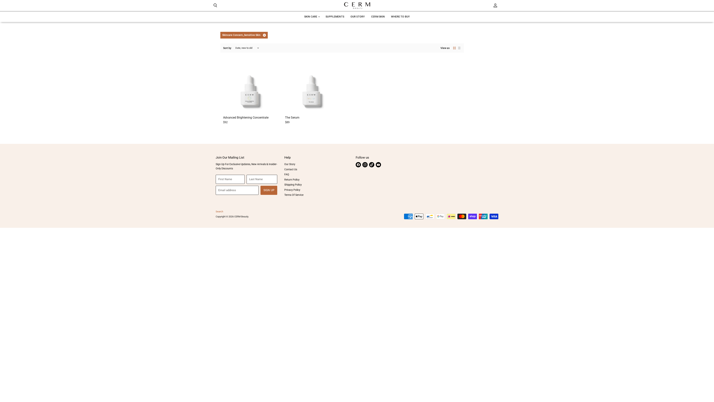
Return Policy (292, 179)
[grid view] (454, 48)
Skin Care (311, 16)
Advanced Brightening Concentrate (245, 117)
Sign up (268, 190)
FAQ (286, 174)
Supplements (335, 16)
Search (219, 211)
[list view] (459, 48)
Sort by (227, 48)
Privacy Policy (292, 189)
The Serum (292, 117)
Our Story (357, 16)
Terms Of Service (293, 194)
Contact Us (290, 169)
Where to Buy (400, 16)
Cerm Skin (378, 16)
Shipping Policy (293, 184)
